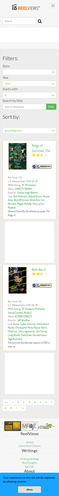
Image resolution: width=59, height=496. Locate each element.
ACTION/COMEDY (23, 316)
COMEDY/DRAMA (23, 188)
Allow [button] (29, 489)
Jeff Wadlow (23, 320)
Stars (6, 66)
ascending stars (13, 130)
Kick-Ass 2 (39, 269)
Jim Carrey (41, 331)
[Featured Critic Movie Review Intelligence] (12, 426)
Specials (29, 466)
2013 (8, 83)
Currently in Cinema (29, 445)
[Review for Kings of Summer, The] (17, 156)
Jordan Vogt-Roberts (27, 192)
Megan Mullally (24, 203)
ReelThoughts (29, 462)
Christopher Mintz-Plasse (28, 327)
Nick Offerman (21, 200)
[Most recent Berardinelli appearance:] (46, 426)
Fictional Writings (29, 458)
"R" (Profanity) (28, 185)
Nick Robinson (20, 196)
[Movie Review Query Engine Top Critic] (29, 426)
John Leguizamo (26, 331)
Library (30, 442)
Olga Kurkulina (15, 339)
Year (6, 77)
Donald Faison (40, 335)
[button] (27, 482)
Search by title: (13, 101)
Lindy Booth (14, 335)
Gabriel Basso (35, 196)
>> (22, 408)
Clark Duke (26, 335)
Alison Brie (35, 200)
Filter (51, 106)
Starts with (10, 89)
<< (6, 402)
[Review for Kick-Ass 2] (17, 280)
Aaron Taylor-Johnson (24, 324)
